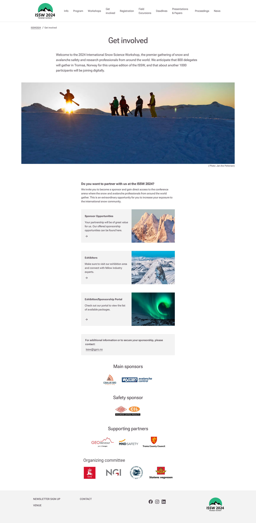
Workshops (94, 10)
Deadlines (161, 10)
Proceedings (202, 10)
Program (78, 10)
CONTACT (86, 498)
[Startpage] (45, 10)
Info (66, 10)
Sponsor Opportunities (99, 216)
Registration (127, 10)
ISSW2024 (36, 27)
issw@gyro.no (94, 349)
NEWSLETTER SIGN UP (46, 498)
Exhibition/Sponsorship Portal (103, 299)
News (217, 10)
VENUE (37, 505)
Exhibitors (91, 257)
